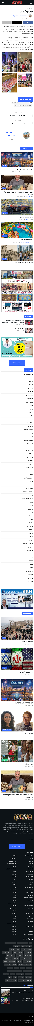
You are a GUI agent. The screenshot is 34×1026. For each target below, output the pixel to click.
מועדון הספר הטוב (27, 499)
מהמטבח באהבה (28, 492)
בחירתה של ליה (19, 328)
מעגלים (12, 974)
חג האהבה (21, 964)
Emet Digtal (19, 1020)
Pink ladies (25, 103)
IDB (14, 943)
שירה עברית (13, 980)
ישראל (31, 474)
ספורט (31, 523)
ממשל (31, 502)
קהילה (25, 8)
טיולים (31, 454)
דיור (31, 419)
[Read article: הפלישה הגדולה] (17, 628)
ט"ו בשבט (29, 968)
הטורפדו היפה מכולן (26, 217)
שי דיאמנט (21, 980)
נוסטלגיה (30, 516)
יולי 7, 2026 (16, 265)
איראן (4, 952)
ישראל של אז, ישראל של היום (24, 262)
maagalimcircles (14, 949)
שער (7, 980)
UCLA (9, 952)
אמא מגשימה (29, 395)
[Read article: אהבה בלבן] (17, 751)
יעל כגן (16, 968)
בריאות (31, 412)
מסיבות (4, 236)
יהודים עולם (29, 467)
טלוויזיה (30, 461)
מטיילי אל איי (11, 971)
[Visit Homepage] (17, 3)
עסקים (31, 540)
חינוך (31, 447)
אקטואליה (30, 405)
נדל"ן (31, 512)
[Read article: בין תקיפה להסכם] (17, 659)
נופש (31, 519)
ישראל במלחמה (28, 478)
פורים (15, 977)
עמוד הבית (30, 8)
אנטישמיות (30, 398)
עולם (31, 536)
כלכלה (31, 481)
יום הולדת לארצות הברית (25, 169)
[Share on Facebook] (28, 22)
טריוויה (22, 968)
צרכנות (31, 557)
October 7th (28, 374)
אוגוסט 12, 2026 (28, 766)
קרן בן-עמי (28, 980)
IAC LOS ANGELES (22, 943)
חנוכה (14, 964)
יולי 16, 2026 (16, 242)
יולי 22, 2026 (21, 219)
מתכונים (30, 509)
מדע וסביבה (29, 488)
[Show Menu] (31, 2)
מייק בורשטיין (20, 974)
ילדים (31, 471)
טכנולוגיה (30, 457)
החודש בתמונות (28, 430)
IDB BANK (8, 943)
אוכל (31, 378)
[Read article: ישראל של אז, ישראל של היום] (17, 253)
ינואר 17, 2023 (20, 330)
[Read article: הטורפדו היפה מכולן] (17, 207)
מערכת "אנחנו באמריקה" (19, 16)
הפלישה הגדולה (27, 642)
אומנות (31, 381)
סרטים (31, 533)
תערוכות (5, 213)
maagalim (17, 946)
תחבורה (30, 574)
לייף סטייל (30, 485)
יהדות (31, 464)
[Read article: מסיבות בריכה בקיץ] (17, 230)
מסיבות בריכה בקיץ (27, 240)
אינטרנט (30, 388)
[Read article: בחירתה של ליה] (29, 330)
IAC (30, 943)
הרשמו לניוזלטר (25, 100)
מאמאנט (19, 971)
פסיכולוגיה (30, 550)
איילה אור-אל (28, 196)
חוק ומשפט (30, 443)
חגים (31, 436)
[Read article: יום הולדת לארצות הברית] (17, 159)
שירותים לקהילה (28, 571)
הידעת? (30, 433)
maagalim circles (26, 949)
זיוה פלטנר (28, 964)
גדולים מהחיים (10, 955)
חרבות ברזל (29, 450)
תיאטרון (30, 578)
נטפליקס (6, 974)
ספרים (4, 188)
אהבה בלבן (29, 764)
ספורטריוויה (29, 526)
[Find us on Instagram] (29, 1017)
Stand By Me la (27, 105)
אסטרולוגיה (29, 402)
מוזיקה (31, 495)
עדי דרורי (21, 977)
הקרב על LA (29, 733)
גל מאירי (29, 958)
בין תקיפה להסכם (26, 672)
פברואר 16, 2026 (19, 324)
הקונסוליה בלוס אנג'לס (10, 961)
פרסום (31, 554)
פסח (10, 977)
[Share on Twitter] (17, 22)
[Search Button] (3, 2)
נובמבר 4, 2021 (25, 18)
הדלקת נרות (29, 423)
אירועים (30, 392)
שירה (31, 568)
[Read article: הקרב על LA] (17, 720)
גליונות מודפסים (28, 416)
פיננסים (30, 547)
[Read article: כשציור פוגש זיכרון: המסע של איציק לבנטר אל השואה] (17, 182)
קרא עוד (31, 840)
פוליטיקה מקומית (28, 543)
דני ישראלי (15, 958)
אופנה (31, 385)
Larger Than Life (26, 946)
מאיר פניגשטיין (27, 971)
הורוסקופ (30, 426)
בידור (31, 409)
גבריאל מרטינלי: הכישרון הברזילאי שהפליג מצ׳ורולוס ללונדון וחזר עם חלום (13, 321)
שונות (31, 564)
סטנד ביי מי (18, 105)
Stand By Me (16, 103)
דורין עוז (23, 958)
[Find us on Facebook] (32, 1017)
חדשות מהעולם (28, 440)
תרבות (4, 165)
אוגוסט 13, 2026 (15, 171)
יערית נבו (10, 968)
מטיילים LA (28, 974)
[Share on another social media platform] (7, 22)
